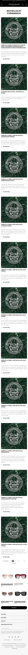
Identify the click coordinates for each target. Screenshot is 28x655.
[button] (22, 5)
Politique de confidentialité (20, 645)
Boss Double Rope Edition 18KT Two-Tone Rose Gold (7, 584)
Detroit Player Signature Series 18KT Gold (7, 602)
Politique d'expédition (20, 646)
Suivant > (14, 563)
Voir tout (14, 607)
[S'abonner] (26, 628)
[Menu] (2, 5)
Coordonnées (14, 648)
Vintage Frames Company (11, 643)
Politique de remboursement (8, 645)
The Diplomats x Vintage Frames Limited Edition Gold (20, 602)
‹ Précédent (5, 561)
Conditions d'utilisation (9, 646)
